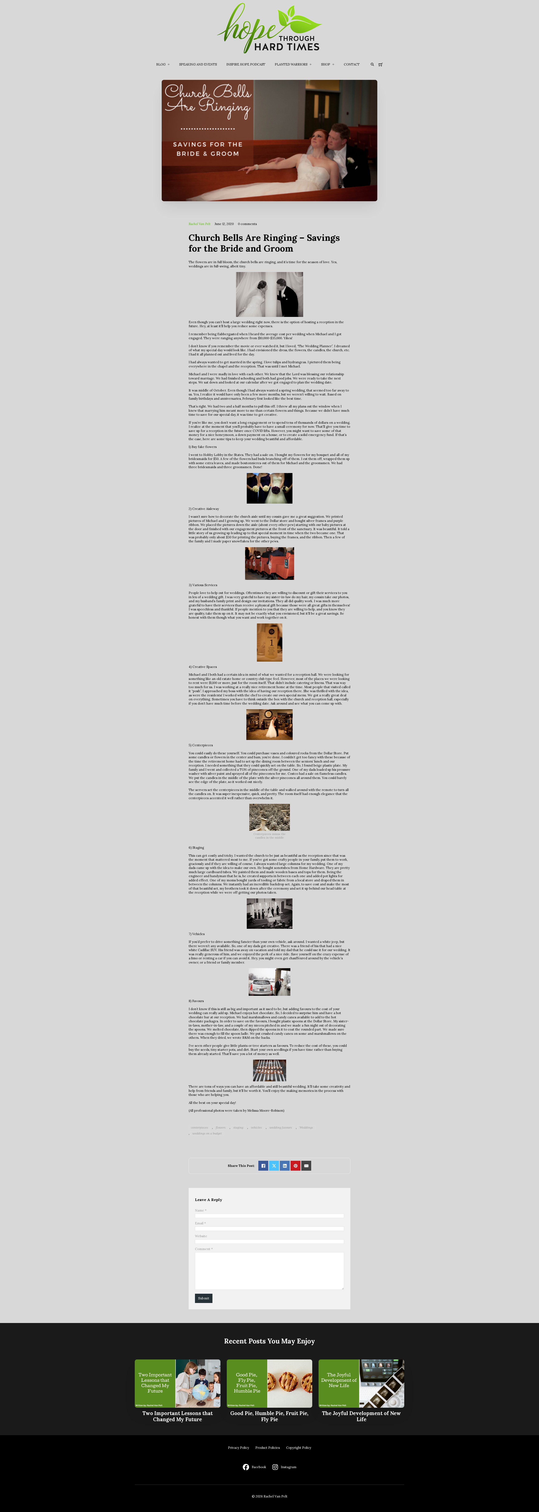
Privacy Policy (238, 1448)
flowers (220, 1127)
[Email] (306, 1166)
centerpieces (199, 1127)
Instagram (288, 1467)
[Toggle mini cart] (381, 64)
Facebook (259, 1467)
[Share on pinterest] (295, 1166)
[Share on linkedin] (285, 1166)
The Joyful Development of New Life (361, 1416)
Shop (325, 64)
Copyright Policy (298, 1448)
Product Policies (267, 1448)
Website (201, 1236)
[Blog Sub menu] (169, 64)
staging (238, 1127)
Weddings (306, 1127)
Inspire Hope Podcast (245, 64)
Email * (200, 1223)
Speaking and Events (198, 64)
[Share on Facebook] (263, 1166)
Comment (204, 1249)
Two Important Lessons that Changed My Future (177, 1416)
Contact (352, 64)
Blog (160, 64)
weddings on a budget (207, 1133)
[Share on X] (274, 1166)
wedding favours (281, 1127)
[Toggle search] (372, 64)
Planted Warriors (291, 64)
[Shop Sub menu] (333, 64)
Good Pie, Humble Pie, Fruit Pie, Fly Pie (269, 1416)
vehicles (256, 1127)
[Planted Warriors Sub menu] (311, 64)
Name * (201, 1210)
